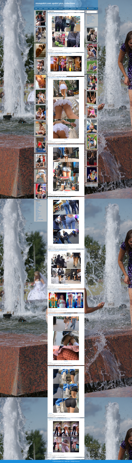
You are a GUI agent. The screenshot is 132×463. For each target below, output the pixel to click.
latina (59, 363)
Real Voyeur (55, 286)
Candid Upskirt (56, 74)
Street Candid (60, 74)
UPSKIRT (40, 8)
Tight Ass (64, 415)
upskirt (50, 73)
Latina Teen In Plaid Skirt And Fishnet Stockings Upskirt (59, 314)
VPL (36, 220)
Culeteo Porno (89, 19)
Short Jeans (59, 194)
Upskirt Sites (66, 8)
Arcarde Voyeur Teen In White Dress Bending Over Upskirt (60, 290)
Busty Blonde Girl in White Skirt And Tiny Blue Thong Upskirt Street (62, 77)
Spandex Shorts (59, 415)
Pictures (37, 208)
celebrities (38, 204)
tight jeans (38, 213)
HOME (36, 8)
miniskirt (59, 141)
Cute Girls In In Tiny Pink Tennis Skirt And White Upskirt (60, 53)
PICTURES (61, 8)
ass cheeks (51, 194)
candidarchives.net (90, 185)
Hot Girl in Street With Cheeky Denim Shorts (57, 145)
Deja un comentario (52, 75)
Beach (37, 202)
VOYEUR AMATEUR (82, 8)
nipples (37, 206)
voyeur (50, 309)
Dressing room (39, 205)
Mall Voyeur (60, 50)
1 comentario (51, 51)
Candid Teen (56, 50)
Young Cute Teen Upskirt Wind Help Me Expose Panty (59, 418)
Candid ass (51, 415)
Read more (66, 139)
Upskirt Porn (89, 20)
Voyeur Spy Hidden (39, 219)
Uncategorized (38, 216)
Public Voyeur (66, 363)
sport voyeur (38, 211)
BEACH (55, 8)
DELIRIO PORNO (90, 16)
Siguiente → (54, 458)
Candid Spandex (51, 50)
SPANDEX (46, 8)
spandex (50, 49)
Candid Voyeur (56, 310)
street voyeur (64, 194)
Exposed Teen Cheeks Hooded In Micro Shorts (57, 250)
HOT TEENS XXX (90, 21)
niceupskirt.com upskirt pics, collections (55, 3)
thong (37, 212)
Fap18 (88, 23)
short (50, 193)
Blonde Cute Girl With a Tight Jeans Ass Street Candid (59, 197)
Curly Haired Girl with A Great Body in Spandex (58, 13)
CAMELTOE (38, 203)
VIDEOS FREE (73, 8)
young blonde (65, 74)
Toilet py (37, 214)
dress (59, 310)
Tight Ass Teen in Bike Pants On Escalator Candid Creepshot (60, 366)
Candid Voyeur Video (91, 17)
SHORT (51, 8)
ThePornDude (91, 8)
